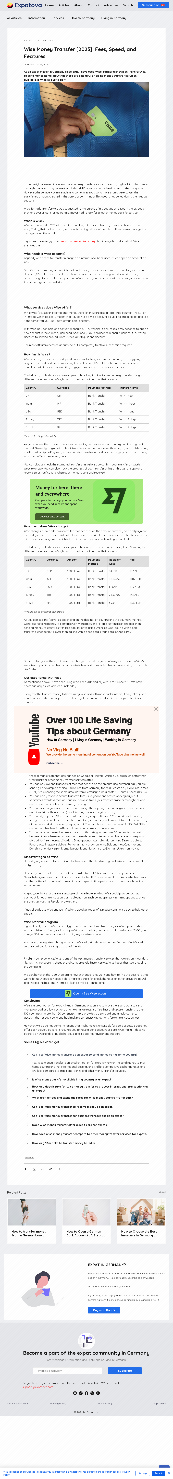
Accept (158, 1473)
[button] (156, 709)
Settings (142, 1473)
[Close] (169, 1473)
